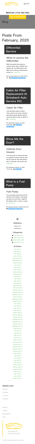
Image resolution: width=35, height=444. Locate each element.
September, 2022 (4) (17, 299)
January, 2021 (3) (17, 344)
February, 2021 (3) (17, 342)
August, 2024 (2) (17, 263)
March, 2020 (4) (17, 364)
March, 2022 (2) (17, 312)
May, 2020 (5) (17, 360)
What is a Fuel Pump (15, 183)
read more (17, 72)
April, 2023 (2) (17, 283)
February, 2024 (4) (17, 272)
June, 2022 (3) (17, 306)
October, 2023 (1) (17, 274)
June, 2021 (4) (17, 333)
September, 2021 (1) (17, 326)
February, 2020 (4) (17, 367)
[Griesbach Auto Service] (11, 4)
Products (5, 392)
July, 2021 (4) (17, 331)
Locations (5, 399)
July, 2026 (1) (17, 249)
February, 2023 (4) (17, 287)
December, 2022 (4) (17, 292)
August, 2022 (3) (17, 301)
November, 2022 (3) (17, 294)
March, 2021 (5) (17, 340)
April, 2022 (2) (17, 310)
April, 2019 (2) (17, 376)
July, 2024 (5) (17, 265)
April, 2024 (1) (17, 269)
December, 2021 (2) (17, 319)
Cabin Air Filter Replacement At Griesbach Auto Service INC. (16, 95)
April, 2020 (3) (17, 362)
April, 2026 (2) (17, 254)
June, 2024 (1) (17, 267)
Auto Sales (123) (18, 235)
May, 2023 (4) (17, 281)
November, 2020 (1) (17, 349)
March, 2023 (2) (17, 285)
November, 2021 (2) (17, 321)
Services (5, 389)
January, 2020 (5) (17, 369)
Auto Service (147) (18, 237)
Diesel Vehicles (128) (18, 240)
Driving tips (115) (18, 242)
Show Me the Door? (14, 140)
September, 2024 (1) (17, 260)
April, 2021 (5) (17, 337)
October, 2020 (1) (17, 351)
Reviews (5, 407)
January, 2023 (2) (17, 290)
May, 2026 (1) (17, 251)
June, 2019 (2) (17, 371)
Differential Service (13, 49)
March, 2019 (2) (17, 378)
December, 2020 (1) (17, 346)
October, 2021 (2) (17, 324)
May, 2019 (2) (17, 374)
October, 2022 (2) (17, 297)
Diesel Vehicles (21, 78)
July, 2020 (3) (17, 355)
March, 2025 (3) (17, 256)
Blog (4, 417)
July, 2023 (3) (17, 276)
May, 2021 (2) (17, 335)
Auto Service (14, 78)
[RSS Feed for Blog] (17, 219)
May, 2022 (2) (17, 308)
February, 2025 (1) (17, 258)
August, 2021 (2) (17, 328)
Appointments (7, 414)
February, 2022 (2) (17, 315)
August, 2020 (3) (17, 353)
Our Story (5, 395)
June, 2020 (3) (17, 358)
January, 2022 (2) (17, 317)
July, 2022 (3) (17, 303)
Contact (5, 411)
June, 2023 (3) (17, 278)
